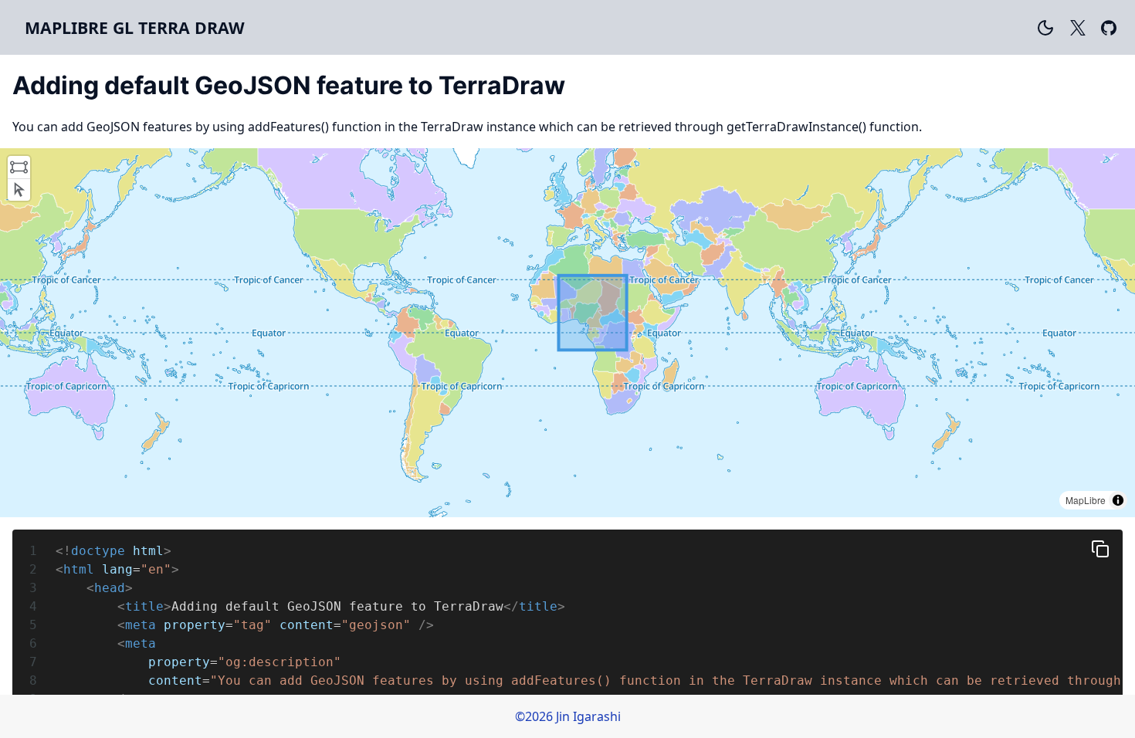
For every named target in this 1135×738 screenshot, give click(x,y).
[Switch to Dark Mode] (1045, 27)
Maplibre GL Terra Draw (135, 27)
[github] (1109, 27)
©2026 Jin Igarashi (568, 716)
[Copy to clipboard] (1100, 549)
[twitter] (1078, 27)
